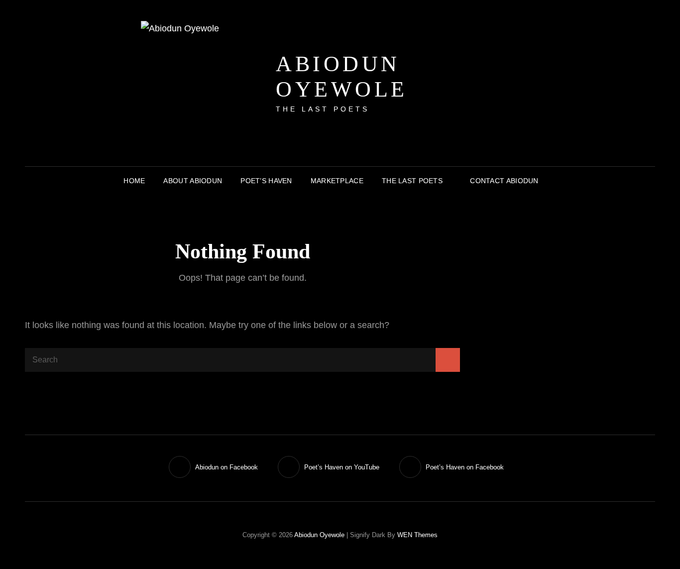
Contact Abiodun (504, 181)
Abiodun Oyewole (342, 77)
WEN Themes (417, 535)
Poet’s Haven (266, 181)
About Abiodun (192, 181)
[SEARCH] (555, 180)
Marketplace (337, 181)
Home (134, 181)
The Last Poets (412, 181)
